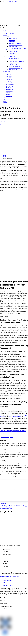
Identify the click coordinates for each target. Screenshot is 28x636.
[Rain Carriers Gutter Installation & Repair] (7, 24)
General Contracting (10, 56)
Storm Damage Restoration (15, 66)
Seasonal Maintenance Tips (15, 68)
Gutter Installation (13, 38)
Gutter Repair (12, 41)
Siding (7, 49)
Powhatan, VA (9, 91)
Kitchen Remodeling (13, 64)
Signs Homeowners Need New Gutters (18, 48)
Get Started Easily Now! (7, 437)
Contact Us (5, 102)
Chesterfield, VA (9, 76)
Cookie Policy (6, 579)
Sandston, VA (9, 94)
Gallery (4, 101)
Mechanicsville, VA (10, 84)
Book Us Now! (4, 121)
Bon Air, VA (8, 73)
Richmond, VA (9, 92)
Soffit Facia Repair (13, 69)
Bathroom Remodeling (14, 58)
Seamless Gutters (13, 46)
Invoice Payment (10, 33)
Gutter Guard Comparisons (15, 43)
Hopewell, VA (9, 82)
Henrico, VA (8, 81)
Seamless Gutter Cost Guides (15, 45)
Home (4, 30)
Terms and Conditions (8, 585)
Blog (4, 97)
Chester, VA (8, 74)
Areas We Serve (6, 71)
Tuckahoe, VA (9, 96)
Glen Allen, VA (9, 79)
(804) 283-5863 (13, 1)
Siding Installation (13, 51)
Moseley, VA (9, 87)
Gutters (7, 36)
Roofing (7, 54)
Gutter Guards (12, 40)
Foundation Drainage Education (16, 61)
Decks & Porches (13, 59)
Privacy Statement (7, 580)
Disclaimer (5, 583)
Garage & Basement (13, 63)
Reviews (5, 99)
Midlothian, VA (9, 86)
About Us (5, 31)
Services (5, 35)
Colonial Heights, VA (10, 77)
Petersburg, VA (9, 89)
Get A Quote (9, 104)
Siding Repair (12, 53)
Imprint (4, 582)
